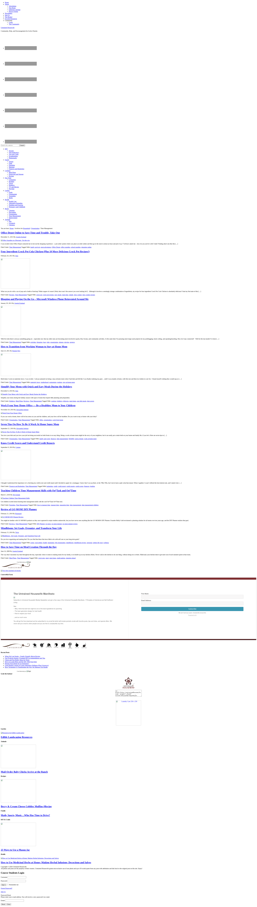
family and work (44, 439)
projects (72, 342)
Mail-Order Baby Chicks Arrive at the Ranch (24, 771)
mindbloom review (80, 543)
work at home (79, 439)
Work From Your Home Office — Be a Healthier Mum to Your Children (38, 405)
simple (71, 295)
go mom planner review (70, 524)
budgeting (50, 486)
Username (4, 877)
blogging (39, 342)
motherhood (44, 382)
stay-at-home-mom (69, 382)
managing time (64, 505)
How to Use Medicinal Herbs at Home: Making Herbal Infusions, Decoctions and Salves (46, 862)
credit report (62, 486)
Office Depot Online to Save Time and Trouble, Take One (30, 232)
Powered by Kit (192, 615)
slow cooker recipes (88, 295)
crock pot (39, 295)
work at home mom (90, 439)
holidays (59, 401)
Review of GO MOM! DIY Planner (19, 509)
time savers (90, 401)
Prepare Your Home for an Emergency (17, 663)
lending (92, 486)
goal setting (38, 543)
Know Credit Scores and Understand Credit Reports (28, 443)
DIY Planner (41, 524)
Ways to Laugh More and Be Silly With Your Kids (21, 662)
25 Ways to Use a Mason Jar (15, 850)
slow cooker (78, 295)
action (32, 543)
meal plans (72, 401)
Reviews (26, 401)
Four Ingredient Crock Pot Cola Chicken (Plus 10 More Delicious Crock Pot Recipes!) (45, 251)
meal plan (65, 295)
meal (47, 558)
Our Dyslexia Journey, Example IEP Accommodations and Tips (25, 658)
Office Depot (56, 247)
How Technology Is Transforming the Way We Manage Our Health (26, 667)
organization (54, 342)
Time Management (15, 247)
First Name (145, 594)
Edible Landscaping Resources (16, 737)
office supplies (65, 247)
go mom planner (57, 524)
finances (53, 439)
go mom (48, 524)
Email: (3, 900)
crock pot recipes (48, 295)
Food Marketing (20, 562)
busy (44, 342)
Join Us (3, 892)
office (41, 420)
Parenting (12, 505)
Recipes (11, 295)
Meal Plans (19, 401)
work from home (58, 420)
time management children (90, 505)
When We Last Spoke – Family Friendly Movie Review (22, 656)
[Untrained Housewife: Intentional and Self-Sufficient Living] (128, 689)
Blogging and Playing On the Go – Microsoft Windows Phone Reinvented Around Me (45, 299)
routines (59, 382)
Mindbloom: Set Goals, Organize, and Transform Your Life (31, 528)
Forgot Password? (6, 888)
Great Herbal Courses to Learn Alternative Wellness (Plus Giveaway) (27, 665)
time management (62, 439)
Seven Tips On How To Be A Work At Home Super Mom (30, 424)
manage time (55, 505)
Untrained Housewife (7, 27)
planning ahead (71, 558)
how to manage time (43, 505)
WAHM (71, 439)
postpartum (52, 382)
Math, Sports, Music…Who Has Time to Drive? (25, 815)
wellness (106, 543)
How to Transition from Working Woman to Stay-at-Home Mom (34, 346)
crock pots (41, 558)
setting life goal (98, 543)
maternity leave (35, 382)
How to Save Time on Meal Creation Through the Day (29, 547)
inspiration (51, 543)
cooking (53, 401)
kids (48, 342)
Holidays (12, 401)
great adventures (46, 247)
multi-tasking (61, 558)
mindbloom (69, 543)
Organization (13, 420)
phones (61, 342)
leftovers (66, 401)
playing (66, 342)
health (45, 543)
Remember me (13, 885)
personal (89, 543)
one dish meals (81, 401)
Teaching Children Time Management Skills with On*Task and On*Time (38, 490)
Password (4, 881)
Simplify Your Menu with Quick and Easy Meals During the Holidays (36, 386)
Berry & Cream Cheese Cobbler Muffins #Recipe (26, 806)
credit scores (79, 486)
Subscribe (192, 609)
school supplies (76, 247)
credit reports (70, 486)
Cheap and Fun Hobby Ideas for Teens (17, 660)
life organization (60, 543)
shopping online (86, 247)
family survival (35, 247)
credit (55, 486)
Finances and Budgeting (17, 486)
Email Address (146, 600)
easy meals (58, 295)
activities (33, 342)
